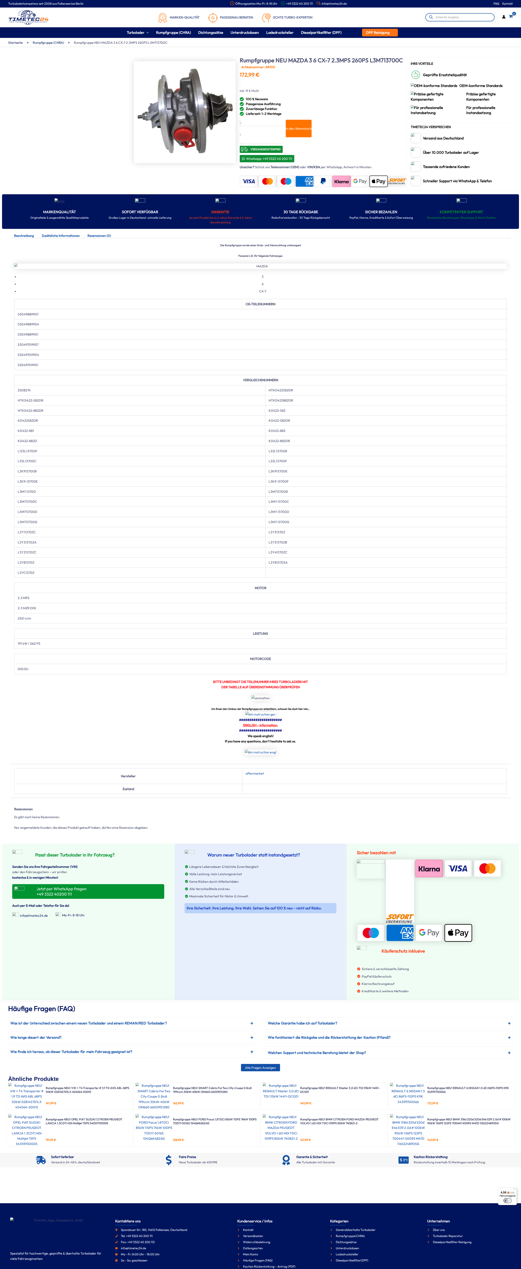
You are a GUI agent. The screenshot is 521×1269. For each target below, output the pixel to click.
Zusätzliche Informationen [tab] (61, 236)
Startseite (15, 43)
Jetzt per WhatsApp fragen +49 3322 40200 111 (61, 891)
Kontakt (507, 3)
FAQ (496, 3)
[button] (146, 32)
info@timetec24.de (334, 3)
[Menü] (514, 1190)
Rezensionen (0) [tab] (99, 236)
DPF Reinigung (378, 32)
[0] (511, 17)
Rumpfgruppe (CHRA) (48, 43)
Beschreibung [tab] (24, 236)
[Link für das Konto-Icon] (504, 17)
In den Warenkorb (299, 128)
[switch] (507, 1200)
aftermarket (255, 773)
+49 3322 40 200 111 (299, 3)
